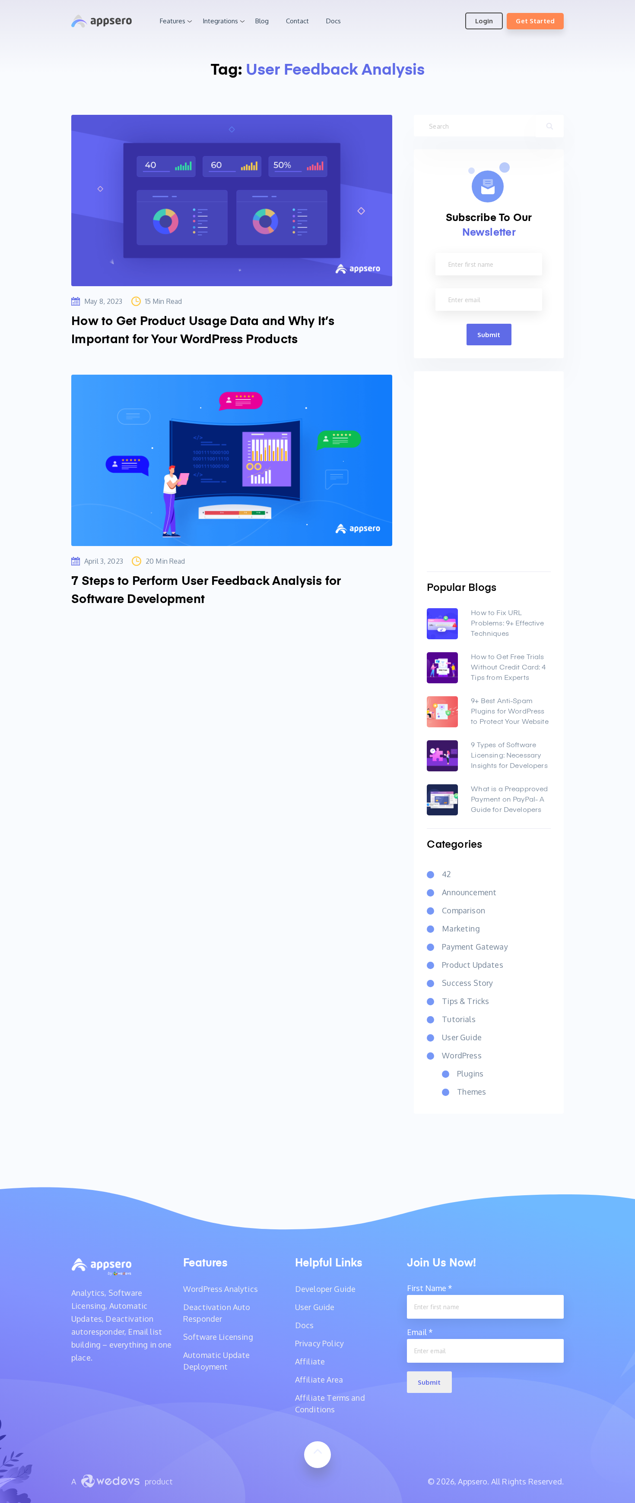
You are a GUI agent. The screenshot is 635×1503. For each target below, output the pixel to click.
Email (420, 1332)
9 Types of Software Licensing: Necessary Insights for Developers (509, 756)
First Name (429, 1288)
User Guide (462, 1037)
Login (484, 21)
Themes (471, 1091)
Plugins (470, 1073)
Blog (262, 21)
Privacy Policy (319, 1343)
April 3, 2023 (103, 561)
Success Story (467, 983)
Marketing (460, 928)
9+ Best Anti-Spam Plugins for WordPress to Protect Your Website (509, 712)
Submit (489, 335)
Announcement (469, 892)
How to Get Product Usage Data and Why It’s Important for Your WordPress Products (203, 331)
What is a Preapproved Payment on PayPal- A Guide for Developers (509, 800)
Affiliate (310, 1361)
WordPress (461, 1055)
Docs (333, 21)
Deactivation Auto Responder (217, 1312)
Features (172, 21)
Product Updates (472, 964)
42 (446, 874)
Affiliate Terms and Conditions (330, 1403)
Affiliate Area (319, 1379)
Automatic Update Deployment (216, 1360)
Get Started (535, 21)
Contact (297, 21)
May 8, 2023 (103, 301)
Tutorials (458, 1019)
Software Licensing (218, 1337)
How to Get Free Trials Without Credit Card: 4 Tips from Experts (508, 668)
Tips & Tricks (465, 1001)
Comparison (463, 910)
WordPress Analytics (220, 1289)
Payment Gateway (475, 946)
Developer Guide (325, 1289)
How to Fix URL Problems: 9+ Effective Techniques (507, 624)
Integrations (220, 21)
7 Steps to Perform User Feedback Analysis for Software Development (206, 590)
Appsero (101, 21)
